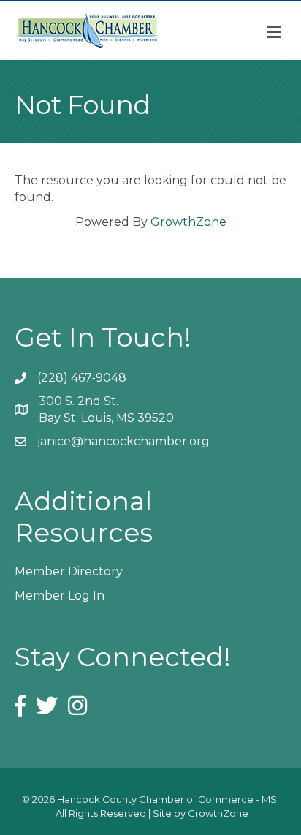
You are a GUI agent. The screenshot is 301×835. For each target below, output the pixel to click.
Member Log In (59, 595)
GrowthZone (188, 222)
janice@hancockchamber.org (123, 441)
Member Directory (69, 571)
